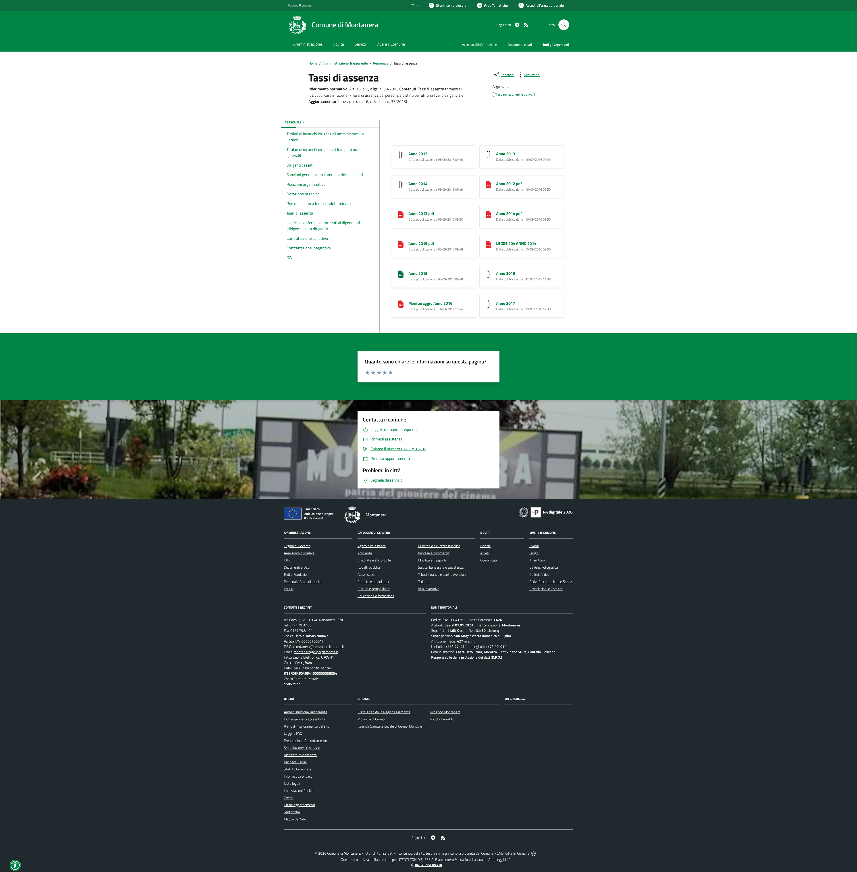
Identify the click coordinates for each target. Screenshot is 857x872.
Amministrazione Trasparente (345, 63)
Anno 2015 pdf (421, 243)
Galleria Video (539, 574)
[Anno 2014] (400, 184)
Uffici (287, 560)
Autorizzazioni (368, 574)
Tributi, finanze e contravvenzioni (442, 574)
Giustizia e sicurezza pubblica (439, 546)
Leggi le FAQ (293, 733)
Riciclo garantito (442, 719)
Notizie (485, 546)
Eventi (534, 546)
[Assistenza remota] (533, 853)
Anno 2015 (417, 273)
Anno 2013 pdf (421, 214)
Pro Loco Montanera (445, 712)
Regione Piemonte (300, 5)
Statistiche (292, 812)
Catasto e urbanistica (373, 581)
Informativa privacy (298, 776)
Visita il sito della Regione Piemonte (384, 712)
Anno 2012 (417, 154)
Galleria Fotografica (543, 567)
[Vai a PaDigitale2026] (546, 511)
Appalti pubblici (369, 567)
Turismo (423, 581)
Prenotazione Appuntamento (305, 740)
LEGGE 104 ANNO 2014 (516, 243)
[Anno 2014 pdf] (488, 214)
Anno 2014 (417, 184)
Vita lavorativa (428, 588)
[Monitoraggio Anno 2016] (400, 303)
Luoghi (534, 553)
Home (312, 63)
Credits (289, 797)
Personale (380, 63)
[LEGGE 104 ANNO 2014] (488, 244)
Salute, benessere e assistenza (441, 567)
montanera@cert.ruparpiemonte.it (318, 646)
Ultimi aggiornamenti (299, 804)
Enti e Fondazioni (296, 574)
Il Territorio (537, 560)
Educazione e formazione (376, 596)
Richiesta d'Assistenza (300, 754)
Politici (288, 588)
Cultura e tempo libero (374, 588)
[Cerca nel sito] (563, 24)
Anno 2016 (505, 273)
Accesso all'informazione (479, 44)
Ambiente (365, 553)
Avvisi (484, 553)
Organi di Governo (297, 546)
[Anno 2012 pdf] (488, 184)
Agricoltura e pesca (372, 546)
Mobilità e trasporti (432, 560)
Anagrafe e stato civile (374, 560)
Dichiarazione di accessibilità (304, 719)
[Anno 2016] (488, 274)
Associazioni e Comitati (546, 588)
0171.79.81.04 (301, 630)
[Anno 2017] (488, 303)
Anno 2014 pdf (509, 214)
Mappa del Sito (295, 819)
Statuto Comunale (297, 769)
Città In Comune (517, 853)
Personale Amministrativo (303, 581)
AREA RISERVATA (428, 865)
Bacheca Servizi (295, 762)
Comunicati (488, 560)
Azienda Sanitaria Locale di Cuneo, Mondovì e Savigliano (399, 726)
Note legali (292, 783)
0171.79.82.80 (300, 625)
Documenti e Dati (297, 567)
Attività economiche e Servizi (550, 581)
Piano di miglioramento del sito (306, 726)
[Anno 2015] (400, 274)
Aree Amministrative (299, 553)
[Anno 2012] (400, 154)
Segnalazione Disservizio (302, 747)
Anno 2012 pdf (509, 184)
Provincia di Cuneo (371, 719)
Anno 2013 (505, 154)
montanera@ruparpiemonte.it (316, 652)
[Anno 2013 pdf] (400, 214)
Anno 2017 (505, 303)
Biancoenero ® (446, 859)
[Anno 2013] (488, 154)
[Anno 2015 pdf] (400, 244)
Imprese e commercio (433, 553)
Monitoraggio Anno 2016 (430, 303)
